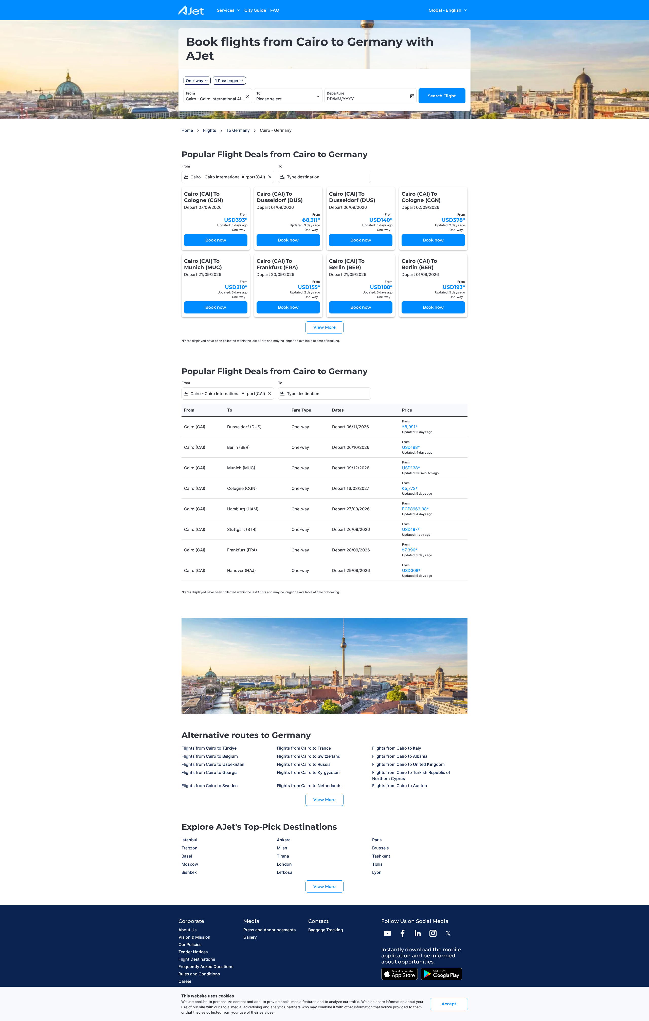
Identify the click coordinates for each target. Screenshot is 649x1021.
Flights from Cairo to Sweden (210, 785)
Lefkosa (284, 872)
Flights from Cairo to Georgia (210, 772)
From (190, 93)
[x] (448, 933)
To (258, 93)
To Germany (238, 130)
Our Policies (190, 944)
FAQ (274, 10)
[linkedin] (418, 933)
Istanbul (189, 839)
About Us (187, 929)
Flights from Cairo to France (304, 748)
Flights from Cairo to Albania (399, 756)
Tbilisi (378, 864)
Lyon (377, 872)
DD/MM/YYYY (340, 98)
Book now (215, 240)
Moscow (190, 864)
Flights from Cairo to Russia (304, 764)
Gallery (250, 937)
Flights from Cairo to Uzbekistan (213, 764)
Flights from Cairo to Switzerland (308, 756)
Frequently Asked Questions (205, 966)
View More (324, 799)
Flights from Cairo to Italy (396, 748)
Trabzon (189, 847)
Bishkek (189, 872)
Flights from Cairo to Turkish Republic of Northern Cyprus (411, 775)
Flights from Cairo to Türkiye (209, 748)
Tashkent (381, 856)
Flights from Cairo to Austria (399, 785)
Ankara (284, 839)
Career (184, 981)
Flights (209, 130)
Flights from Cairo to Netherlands (309, 785)
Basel (187, 856)
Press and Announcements (269, 929)
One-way (194, 80)
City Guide (255, 10)
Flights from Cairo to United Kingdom (408, 764)
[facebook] (402, 933)
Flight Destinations (196, 959)
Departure (335, 93)
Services (229, 10)
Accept (449, 1003)
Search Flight (442, 96)
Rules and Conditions (199, 973)
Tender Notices (193, 951)
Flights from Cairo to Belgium (210, 756)
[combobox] (215, 99)
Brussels (380, 847)
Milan (282, 847)
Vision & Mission (194, 937)
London (284, 864)
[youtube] (387, 933)
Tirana (283, 856)
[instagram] (433, 933)
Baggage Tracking (325, 929)
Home (187, 130)
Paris (377, 839)
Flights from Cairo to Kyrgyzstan (308, 772)
